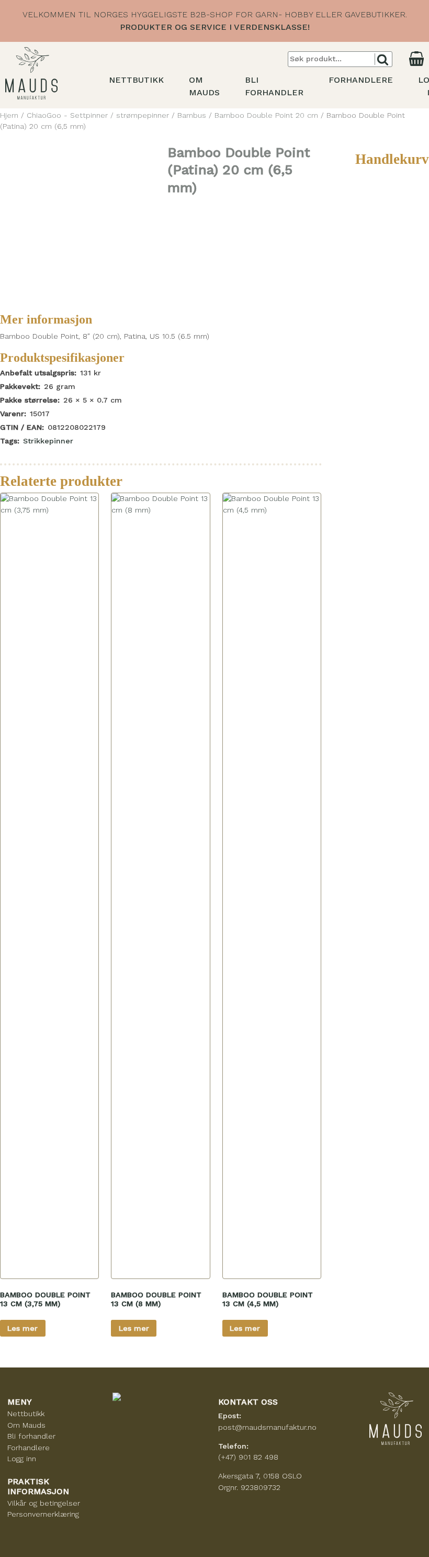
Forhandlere (361, 80)
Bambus (191, 115)
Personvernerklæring (43, 1514)
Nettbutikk (136, 80)
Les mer (22, 1328)
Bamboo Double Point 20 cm (266, 115)
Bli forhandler (31, 1436)
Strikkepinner (48, 441)
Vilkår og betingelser (43, 1503)
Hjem (9, 115)
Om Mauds (26, 1425)
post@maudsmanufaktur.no (267, 1427)
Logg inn (21, 1458)
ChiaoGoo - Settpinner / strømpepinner (98, 115)
